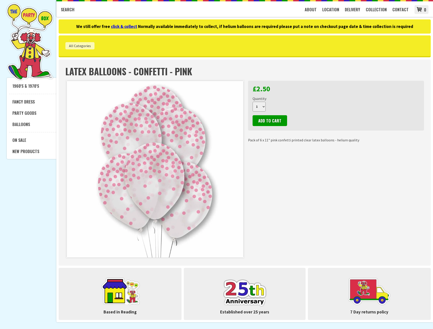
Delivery (352, 9)
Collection (376, 9)
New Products (25, 151)
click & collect (124, 26)
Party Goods (24, 113)
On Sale (19, 140)
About (311, 9)
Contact (400, 9)
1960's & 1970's (25, 86)
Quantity (259, 98)
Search (67, 9)
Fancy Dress (23, 102)
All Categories (80, 46)
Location (330, 9)
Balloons (21, 124)
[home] (30, 80)
